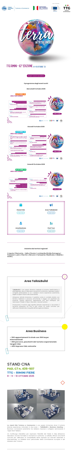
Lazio (18, 255)
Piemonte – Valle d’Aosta (25, 253)
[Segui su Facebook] (8, 452)
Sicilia (9, 256)
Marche (24, 255)
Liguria (11, 253)
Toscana (10, 255)
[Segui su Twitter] (12, 452)
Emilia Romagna (53, 253)
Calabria (59, 255)
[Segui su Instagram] (15, 452)
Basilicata (50, 255)
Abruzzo (32, 255)
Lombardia (41, 253)
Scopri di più (21, 212)
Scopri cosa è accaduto (36, 75)
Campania (41, 255)
